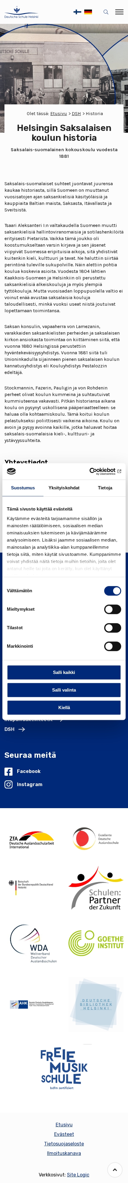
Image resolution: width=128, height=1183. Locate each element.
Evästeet (64, 1134)
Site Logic (78, 1175)
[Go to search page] (107, 12)
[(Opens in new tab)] (32, 838)
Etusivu (58, 113)
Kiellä (64, 707)
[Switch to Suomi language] (77, 12)
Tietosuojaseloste (64, 1144)
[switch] (112, 609)
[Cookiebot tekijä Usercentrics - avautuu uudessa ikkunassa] (95, 471)
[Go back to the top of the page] (115, 1170)
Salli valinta (64, 689)
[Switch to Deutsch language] (88, 12)
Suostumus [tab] (23, 487)
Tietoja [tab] (105, 487)
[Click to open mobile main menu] (119, 12)
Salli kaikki (64, 672)
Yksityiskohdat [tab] (64, 487)
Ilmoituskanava (64, 1153)
